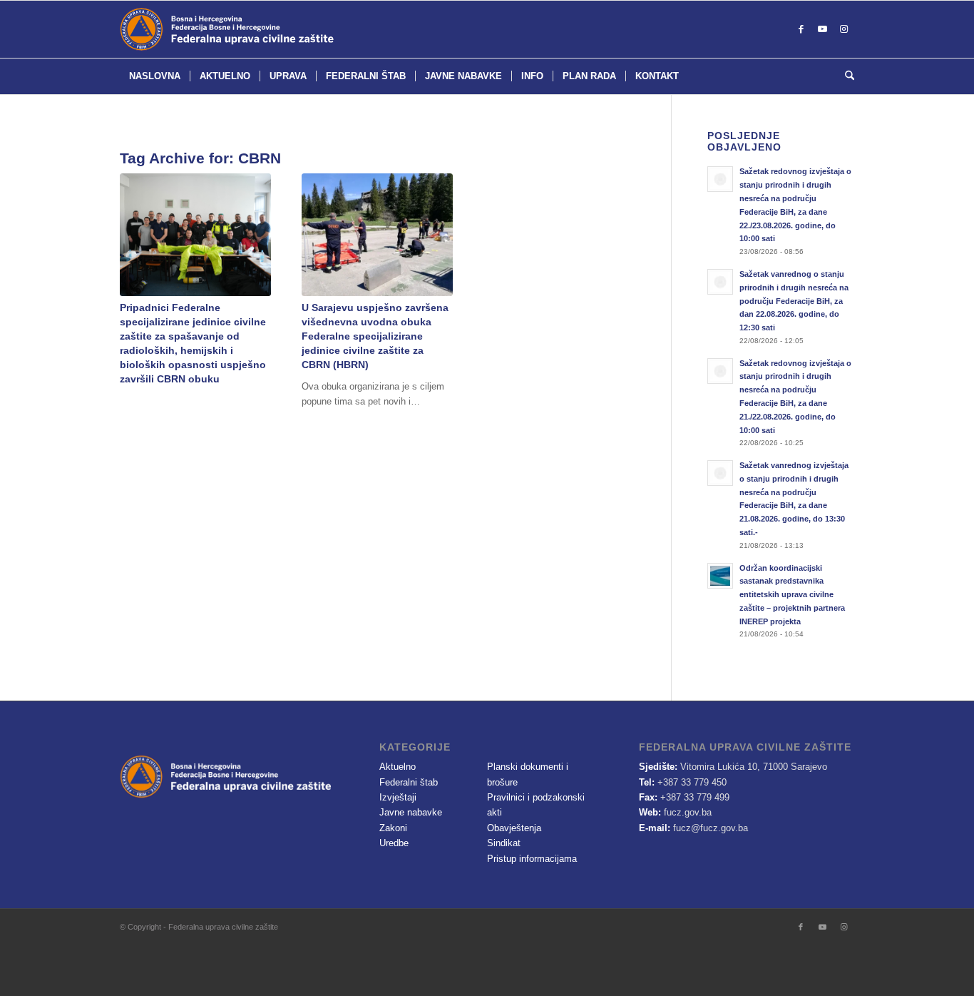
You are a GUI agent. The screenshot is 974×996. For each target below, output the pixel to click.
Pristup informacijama (532, 858)
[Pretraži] (845, 76)
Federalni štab (408, 782)
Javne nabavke (410, 812)
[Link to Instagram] (843, 29)
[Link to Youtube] (822, 29)
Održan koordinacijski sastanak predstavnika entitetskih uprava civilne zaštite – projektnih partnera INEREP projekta (792, 595)
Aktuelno (397, 766)
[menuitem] (155, 76)
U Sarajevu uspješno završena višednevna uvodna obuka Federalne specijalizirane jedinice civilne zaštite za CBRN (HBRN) (375, 336)
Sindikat (504, 843)
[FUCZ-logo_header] (262, 29)
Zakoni (393, 828)
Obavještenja (514, 828)
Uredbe (394, 843)
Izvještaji (397, 797)
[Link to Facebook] (800, 29)
